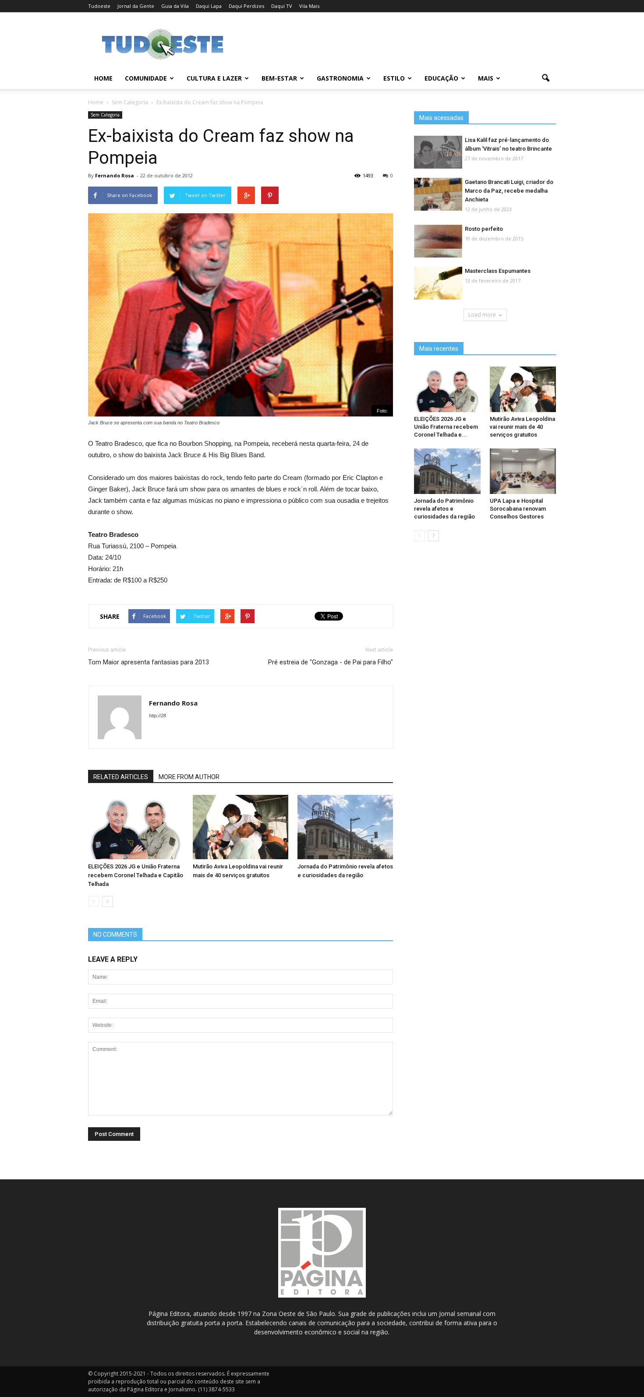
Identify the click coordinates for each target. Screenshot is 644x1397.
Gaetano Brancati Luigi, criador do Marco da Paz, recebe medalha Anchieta (509, 191)
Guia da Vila (175, 6)
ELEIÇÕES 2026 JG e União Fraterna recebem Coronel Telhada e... (446, 427)
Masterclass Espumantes (498, 271)
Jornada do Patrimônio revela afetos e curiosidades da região (444, 508)
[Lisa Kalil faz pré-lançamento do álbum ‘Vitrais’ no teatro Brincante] (438, 152)
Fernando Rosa (114, 175)
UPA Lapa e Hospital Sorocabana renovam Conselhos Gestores (518, 508)
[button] (545, 78)
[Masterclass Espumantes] (438, 283)
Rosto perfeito (484, 229)
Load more (482, 314)
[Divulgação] (438, 195)
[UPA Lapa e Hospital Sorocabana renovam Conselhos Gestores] (523, 471)
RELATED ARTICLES (120, 776)
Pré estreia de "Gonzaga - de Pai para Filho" (330, 662)
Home (103, 78)
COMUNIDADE (146, 78)
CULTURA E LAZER (214, 78)
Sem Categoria (105, 115)
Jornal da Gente (135, 6)
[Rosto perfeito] (438, 241)
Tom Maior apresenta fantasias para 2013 (148, 662)
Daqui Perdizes (246, 6)
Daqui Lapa (209, 6)
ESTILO (394, 78)
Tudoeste (99, 6)
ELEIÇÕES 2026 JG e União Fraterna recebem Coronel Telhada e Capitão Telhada (135, 875)
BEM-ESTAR (279, 78)
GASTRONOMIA (340, 78)
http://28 (157, 715)
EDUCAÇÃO (441, 78)
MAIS (485, 78)
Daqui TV (281, 6)
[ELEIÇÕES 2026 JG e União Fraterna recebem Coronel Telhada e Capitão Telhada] (136, 828)
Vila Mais (309, 6)
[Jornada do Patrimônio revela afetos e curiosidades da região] (345, 828)
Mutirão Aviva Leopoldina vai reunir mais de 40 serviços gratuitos (522, 427)
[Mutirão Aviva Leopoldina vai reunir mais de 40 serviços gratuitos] (240, 828)
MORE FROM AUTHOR (189, 776)
